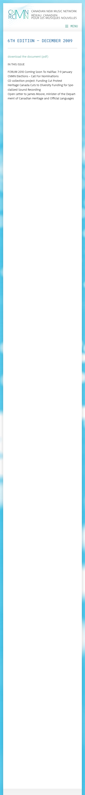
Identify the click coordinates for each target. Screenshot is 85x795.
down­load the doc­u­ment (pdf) (28, 56)
